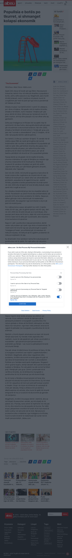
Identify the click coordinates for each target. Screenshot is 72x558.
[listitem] (36, 273)
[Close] (68, 247)
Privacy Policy (47, 310)
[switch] (59, 277)
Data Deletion (25, 310)
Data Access (36, 310)
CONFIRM (22, 304)
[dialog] (36, 279)
